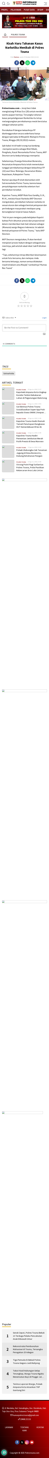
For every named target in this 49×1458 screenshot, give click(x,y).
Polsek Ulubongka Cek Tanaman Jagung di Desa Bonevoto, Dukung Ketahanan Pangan (31, 453)
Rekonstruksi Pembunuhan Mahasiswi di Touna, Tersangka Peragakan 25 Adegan (28, 1349)
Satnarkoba (8, 373)
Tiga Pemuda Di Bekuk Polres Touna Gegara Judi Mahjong (26, 1361)
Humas (16, 57)
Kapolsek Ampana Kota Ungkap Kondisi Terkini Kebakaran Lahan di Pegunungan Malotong (31, 395)
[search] (3, 3)
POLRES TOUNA (18, 34)
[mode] (8, 3)
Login (44, 317)
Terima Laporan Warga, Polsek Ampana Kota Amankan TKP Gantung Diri (27, 1387)
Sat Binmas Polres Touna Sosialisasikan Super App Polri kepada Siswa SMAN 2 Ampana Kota (30, 409)
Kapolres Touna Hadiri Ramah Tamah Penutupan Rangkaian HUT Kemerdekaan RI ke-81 (30, 424)
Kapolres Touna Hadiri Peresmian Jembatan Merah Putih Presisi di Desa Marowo (30, 438)
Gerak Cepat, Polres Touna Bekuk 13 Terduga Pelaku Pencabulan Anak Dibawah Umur (29, 1335)
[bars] (44, 3)
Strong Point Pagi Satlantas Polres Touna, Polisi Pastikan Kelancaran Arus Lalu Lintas (30, 467)
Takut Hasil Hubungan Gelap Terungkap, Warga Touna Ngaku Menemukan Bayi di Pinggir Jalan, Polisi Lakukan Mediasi (29, 1373)
